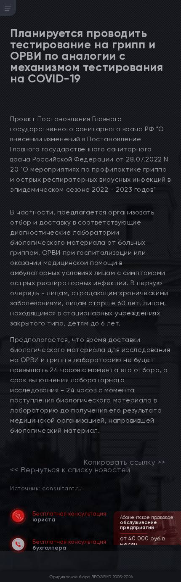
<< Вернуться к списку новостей (70, 470)
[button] (175, 544)
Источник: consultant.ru (46, 488)
